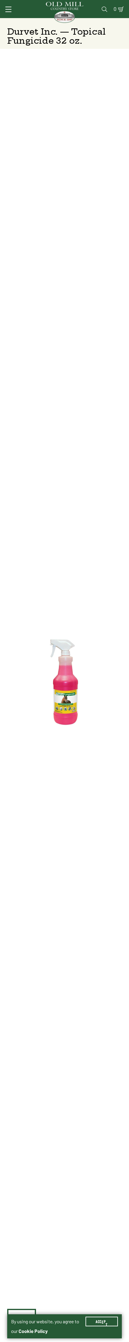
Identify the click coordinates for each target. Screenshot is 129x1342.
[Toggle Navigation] (8, 9)
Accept (102, 1321)
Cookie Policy (33, 1331)
